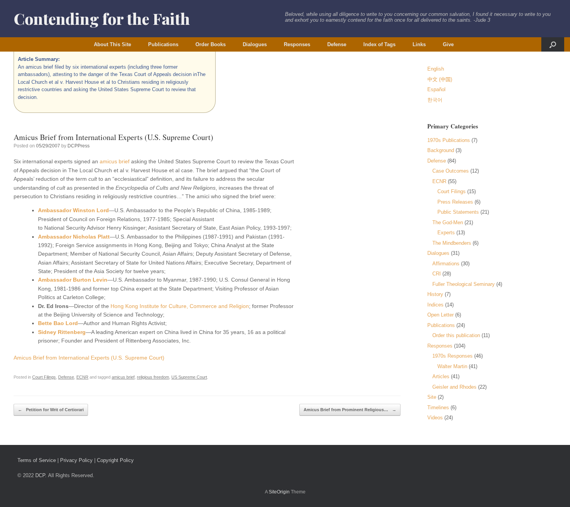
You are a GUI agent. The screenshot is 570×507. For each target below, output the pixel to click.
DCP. (41, 475)
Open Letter (440, 315)
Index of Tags (379, 44)
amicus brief (115, 161)
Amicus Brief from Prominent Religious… (350, 409)
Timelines (438, 407)
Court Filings (44, 377)
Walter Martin (452, 366)
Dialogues (255, 44)
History (435, 294)
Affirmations (445, 263)
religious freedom (153, 377)
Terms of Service (36, 460)
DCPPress (78, 146)
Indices (435, 305)
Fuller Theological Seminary (463, 284)
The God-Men (447, 222)
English (435, 69)
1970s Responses (452, 356)
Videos (435, 417)
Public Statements (458, 212)
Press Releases (455, 202)
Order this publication (456, 335)
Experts (446, 232)
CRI (436, 274)
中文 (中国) (439, 79)
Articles (440, 376)
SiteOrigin (279, 492)
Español (436, 89)
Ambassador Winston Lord (73, 210)
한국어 (434, 100)
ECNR (82, 377)
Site (431, 397)
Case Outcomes (450, 171)
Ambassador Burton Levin (72, 280)
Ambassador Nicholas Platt (74, 237)
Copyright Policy (115, 460)
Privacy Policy (76, 460)
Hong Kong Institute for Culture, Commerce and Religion (180, 306)
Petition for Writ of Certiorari (51, 409)
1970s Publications (448, 140)
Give (448, 44)
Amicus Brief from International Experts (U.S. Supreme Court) (89, 358)
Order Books (210, 44)
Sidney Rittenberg (62, 332)
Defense (336, 44)
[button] (552, 44)
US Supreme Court (189, 377)
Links (419, 44)
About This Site (112, 44)
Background (440, 150)
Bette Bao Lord (58, 323)
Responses (297, 44)
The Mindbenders (451, 243)
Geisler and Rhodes (454, 387)
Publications (163, 44)
